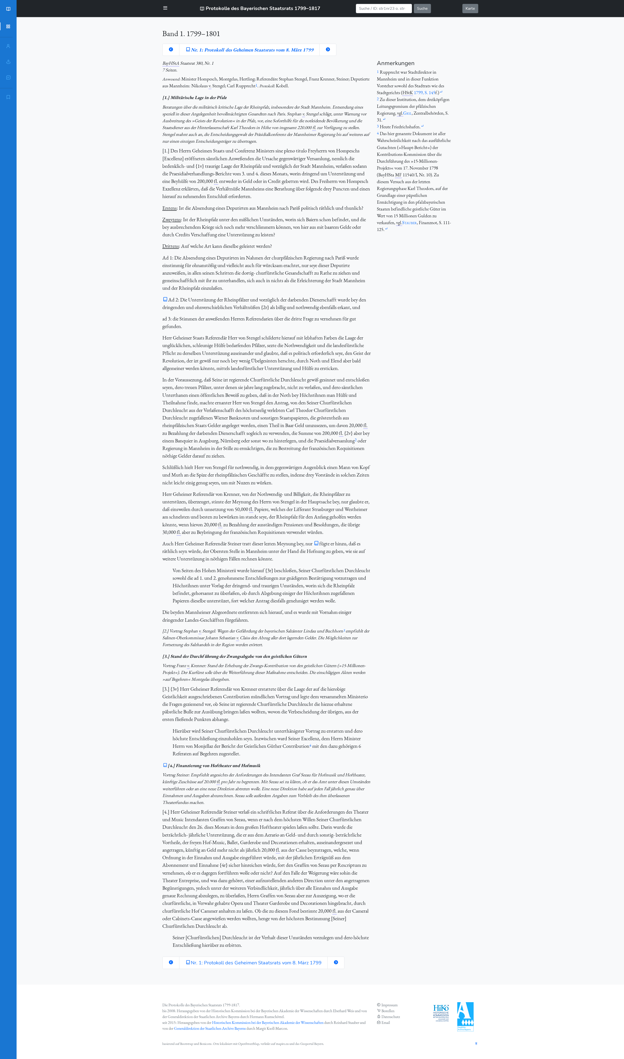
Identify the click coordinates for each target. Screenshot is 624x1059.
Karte (470, 8)
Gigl (407, 113)
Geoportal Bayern (311, 1043)
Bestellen (387, 1010)
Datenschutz (390, 1016)
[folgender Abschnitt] (327, 50)
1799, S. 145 (424, 93)
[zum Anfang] (476, 1044)
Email (385, 1022)
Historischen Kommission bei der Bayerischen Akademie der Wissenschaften (267, 1022)
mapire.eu (282, 1043)
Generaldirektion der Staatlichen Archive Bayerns (210, 1028)
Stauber (409, 223)
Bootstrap (186, 1043)
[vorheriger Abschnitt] (170, 50)
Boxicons (206, 1043)
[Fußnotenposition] (441, 92)
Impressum (389, 1005)
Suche (422, 8)
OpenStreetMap (248, 1043)
